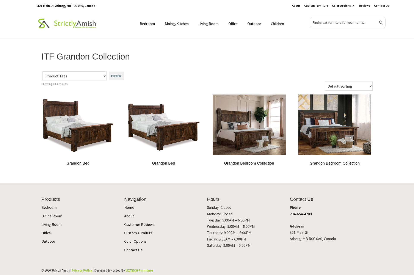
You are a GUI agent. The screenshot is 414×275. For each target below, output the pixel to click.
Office (233, 23)
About (296, 6)
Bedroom (147, 23)
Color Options (341, 6)
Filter (116, 76)
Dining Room (51, 216)
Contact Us (381, 6)
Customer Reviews (139, 224)
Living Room (208, 23)
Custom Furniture (316, 6)
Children (277, 23)
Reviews (364, 6)
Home (129, 207)
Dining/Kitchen (177, 23)
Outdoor (254, 23)
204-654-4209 (301, 213)
